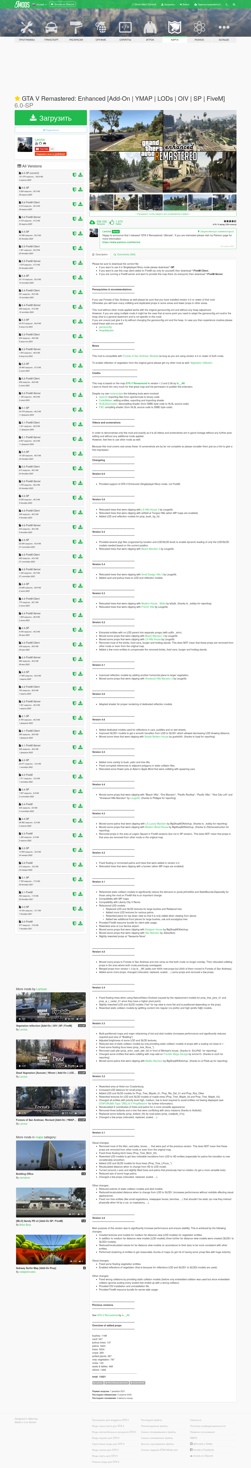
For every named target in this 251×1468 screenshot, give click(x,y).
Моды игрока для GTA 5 (105, 1449)
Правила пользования (202, 1432)
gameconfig (105, 327)
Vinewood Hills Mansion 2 (159, 678)
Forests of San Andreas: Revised (140, 356)
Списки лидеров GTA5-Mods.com (159, 1449)
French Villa (147, 606)
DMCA (193, 1437)
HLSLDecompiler (108, 403)
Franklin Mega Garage (176, 1054)
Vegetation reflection (201, 362)
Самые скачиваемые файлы (157, 1437)
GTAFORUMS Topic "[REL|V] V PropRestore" (123, 1103)
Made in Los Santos (25, 1422)
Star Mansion (152, 932)
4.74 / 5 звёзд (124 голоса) (224, 224)
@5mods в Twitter (203, 1443)
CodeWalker (105, 400)
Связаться (195, 1420)
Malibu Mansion (154, 1060)
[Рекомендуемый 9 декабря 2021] (17, 98)
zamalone (24, 1177)
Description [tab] (101, 254)
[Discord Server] (44, 143)
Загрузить (169, 4)
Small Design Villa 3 (152, 574)
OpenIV (103, 397)
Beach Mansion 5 (150, 548)
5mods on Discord (203, 1455)
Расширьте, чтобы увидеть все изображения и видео (163, 213)
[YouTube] (36, 143)
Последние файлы (151, 1420)
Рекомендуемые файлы (154, 1426)
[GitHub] (40, 143)
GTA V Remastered (136, 383)
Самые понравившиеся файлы (158, 1432)
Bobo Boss (25, 1224)
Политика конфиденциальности (208, 1426)
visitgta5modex (27, 1271)
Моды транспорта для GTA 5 (108, 1426)
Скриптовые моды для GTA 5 (108, 1443)
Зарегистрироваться (209, 4)
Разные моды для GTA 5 (105, 1461)
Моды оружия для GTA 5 (106, 1437)
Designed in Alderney (26, 1418)
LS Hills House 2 (150, 509)
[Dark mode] (226, 4)
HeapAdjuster (106, 330)
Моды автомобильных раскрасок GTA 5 (114, 1432)
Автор (116, 231)
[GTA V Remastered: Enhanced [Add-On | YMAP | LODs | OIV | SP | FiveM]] (163, 151)
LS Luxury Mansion (155, 823)
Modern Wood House (156, 827)
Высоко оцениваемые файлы (157, 1443)
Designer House (154, 929)
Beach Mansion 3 (154, 635)
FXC (101, 407)
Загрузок (101, 224)
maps (39, 1137)
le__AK (181, 383)
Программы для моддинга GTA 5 (110, 1420)
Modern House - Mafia (153, 603)
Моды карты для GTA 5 (105, 1455)
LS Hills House (153, 639)
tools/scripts (116, 393)
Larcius (40, 139)
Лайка (118, 224)
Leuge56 (135, 798)
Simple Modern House (156, 736)
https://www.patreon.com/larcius (121, 242)
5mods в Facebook (203, 1449)
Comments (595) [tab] (126, 254)
